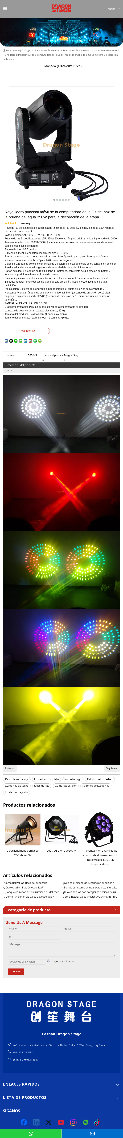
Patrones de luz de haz (95, 785)
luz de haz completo (46, 779)
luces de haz (41, 785)
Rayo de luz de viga (17, 779)
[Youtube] (61, 1122)
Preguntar (25, 330)
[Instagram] (73, 1122)
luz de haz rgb (73, 779)
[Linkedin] (36, 1122)
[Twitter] (49, 1122)
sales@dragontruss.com (25, 1059)
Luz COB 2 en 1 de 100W (26, 850)
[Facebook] (24, 1122)
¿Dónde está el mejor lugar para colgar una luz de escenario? (91, 887)
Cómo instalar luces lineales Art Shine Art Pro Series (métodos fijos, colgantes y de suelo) (91, 896)
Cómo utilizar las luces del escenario (25, 882)
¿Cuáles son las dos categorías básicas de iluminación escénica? (91, 892)
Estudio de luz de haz (100, 779)
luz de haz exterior (66, 785)
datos (9, 370)
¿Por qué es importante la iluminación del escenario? (32, 892)
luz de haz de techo (17, 785)
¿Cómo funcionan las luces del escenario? (29, 896)
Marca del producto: (52, 357)
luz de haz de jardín (16, 792)
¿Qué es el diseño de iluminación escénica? (88, 882)
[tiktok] (98, 1122)
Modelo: (10, 355)
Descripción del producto (21, 365)
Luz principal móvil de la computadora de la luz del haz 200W (104, 855)
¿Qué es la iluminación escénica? (23, 887)
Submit (16, 971)
